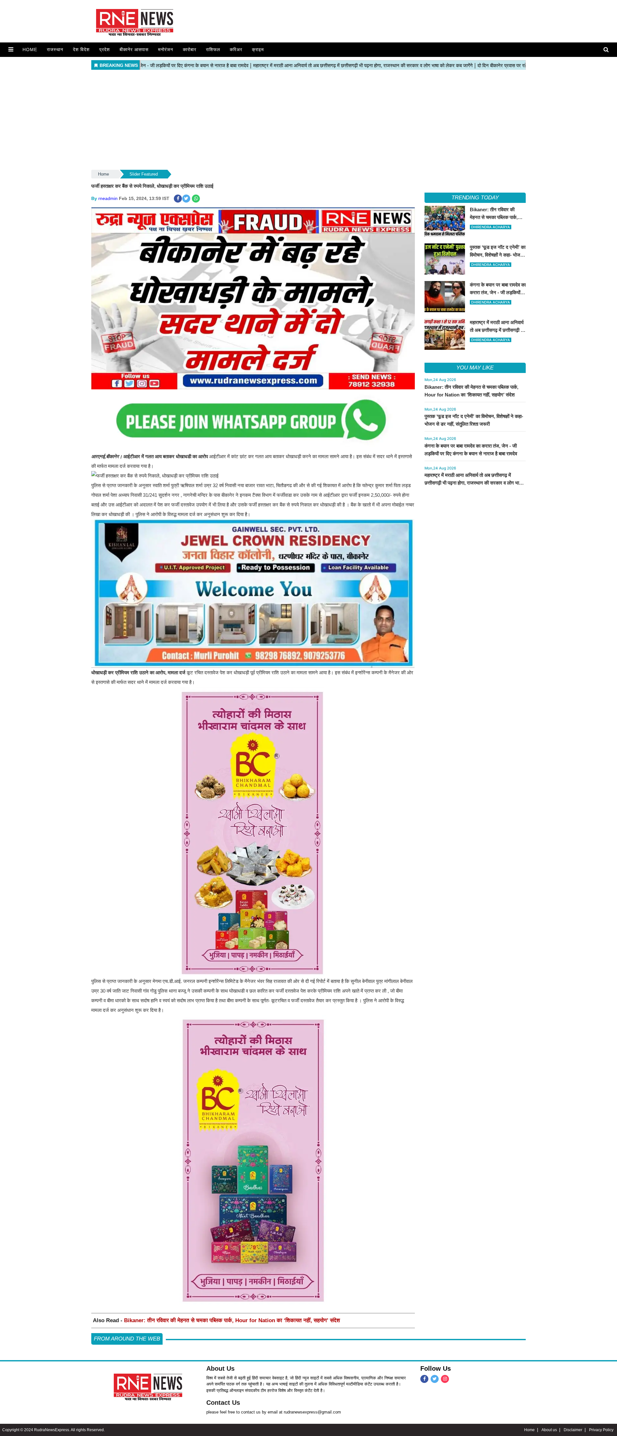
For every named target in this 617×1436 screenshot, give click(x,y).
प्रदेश (104, 49)
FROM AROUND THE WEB (127, 1339)
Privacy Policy (601, 1430)
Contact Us (223, 1402)
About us (549, 1430)
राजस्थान (55, 49)
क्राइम (258, 49)
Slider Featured (144, 174)
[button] (10, 49)
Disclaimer (573, 1430)
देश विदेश (81, 49)
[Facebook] (424, 1379)
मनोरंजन (165, 49)
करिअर (236, 49)
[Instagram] (445, 1379)
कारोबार (189, 49)
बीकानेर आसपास (134, 49)
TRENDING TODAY (475, 198)
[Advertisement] (308, 120)
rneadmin (108, 198)
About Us (220, 1368)
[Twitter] (435, 1379)
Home (29, 49)
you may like (475, 368)
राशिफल (213, 49)
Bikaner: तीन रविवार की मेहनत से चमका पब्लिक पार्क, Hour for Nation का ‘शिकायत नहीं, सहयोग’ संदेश (232, 1320)
